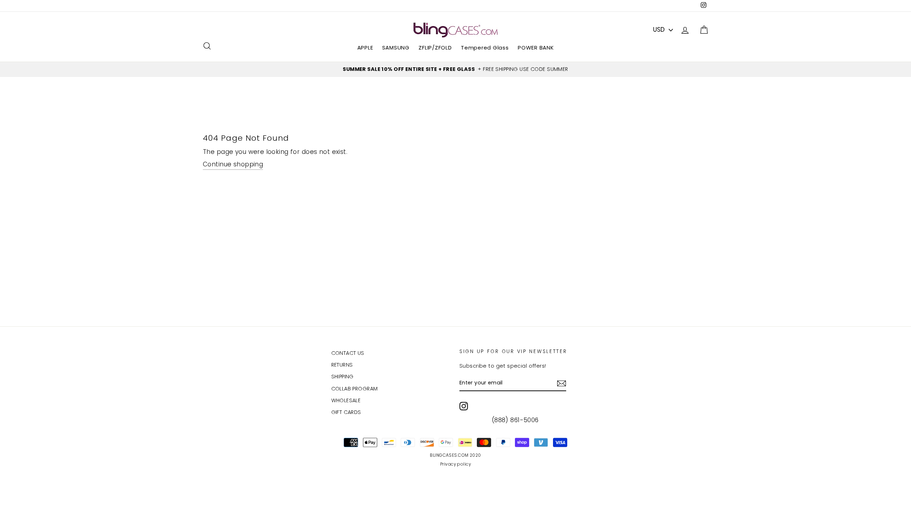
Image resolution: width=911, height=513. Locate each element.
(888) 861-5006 (515, 420)
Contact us (347, 353)
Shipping (342, 376)
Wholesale (346, 400)
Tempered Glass (485, 47)
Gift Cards (346, 412)
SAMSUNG (396, 47)
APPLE (365, 47)
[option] (455, 69)
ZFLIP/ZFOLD (435, 47)
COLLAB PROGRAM (354, 388)
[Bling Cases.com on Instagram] (463, 406)
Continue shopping (233, 164)
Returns (342, 364)
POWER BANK (536, 47)
